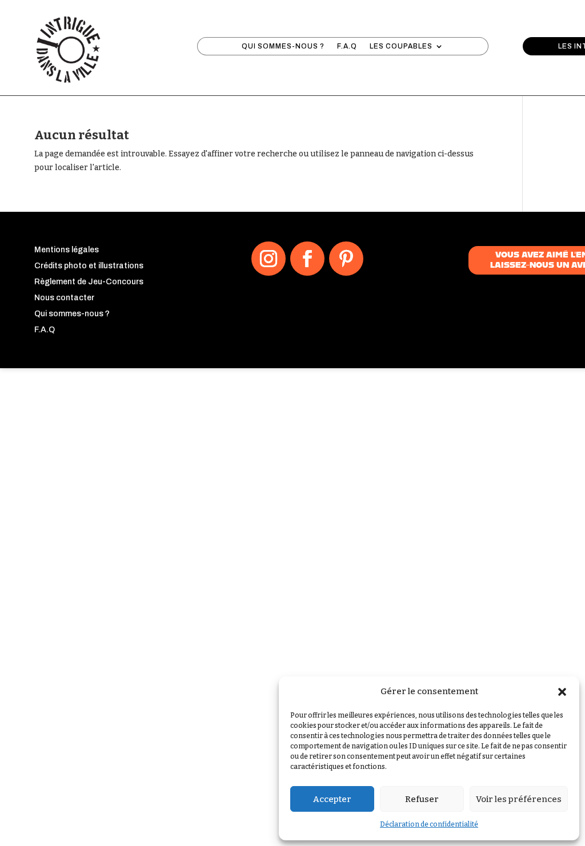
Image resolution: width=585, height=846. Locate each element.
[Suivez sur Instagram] (268, 258)
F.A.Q (347, 46)
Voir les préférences (519, 799)
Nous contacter (64, 297)
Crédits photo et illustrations (88, 265)
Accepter (332, 799)
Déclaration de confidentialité (429, 824)
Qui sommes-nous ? (72, 313)
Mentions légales (66, 249)
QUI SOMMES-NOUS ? (283, 46)
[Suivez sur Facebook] (307, 258)
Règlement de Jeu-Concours (88, 281)
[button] (562, 692)
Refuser (422, 799)
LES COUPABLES (401, 46)
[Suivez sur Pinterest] (346, 258)
